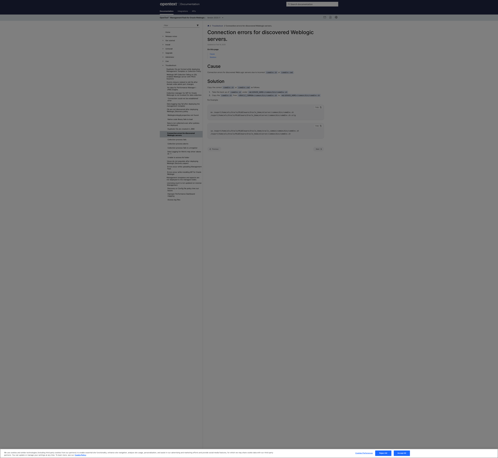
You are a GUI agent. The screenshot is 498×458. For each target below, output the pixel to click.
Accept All (401, 453)
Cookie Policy (80, 455)
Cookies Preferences (364, 453)
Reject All (383, 453)
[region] (249, 453)
